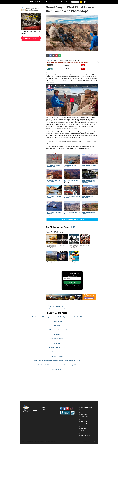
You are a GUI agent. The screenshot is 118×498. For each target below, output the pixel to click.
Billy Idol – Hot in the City (57, 347)
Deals (38, 1)
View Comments (57, 306)
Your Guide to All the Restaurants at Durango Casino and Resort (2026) (57, 360)
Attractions (53, 1)
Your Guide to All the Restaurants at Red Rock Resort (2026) (57, 365)
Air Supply (57, 334)
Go (81, 2)
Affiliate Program (84, 430)
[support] (85, 1)
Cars (59, 1)
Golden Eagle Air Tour (70, 165)
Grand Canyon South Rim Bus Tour (71, 181)
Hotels (31, 1)
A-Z (66, 1)
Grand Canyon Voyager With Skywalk (72, 197)
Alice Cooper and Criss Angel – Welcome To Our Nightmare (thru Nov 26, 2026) (57, 317)
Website (43, 409)
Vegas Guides (84, 421)
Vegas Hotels (84, 409)
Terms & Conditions (86, 441)
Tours (47, 1)
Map (69, 1)
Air (35, 1)
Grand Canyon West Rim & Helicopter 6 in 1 (54, 213)
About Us (83, 437)
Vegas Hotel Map (84, 423)
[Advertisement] (59, 388)
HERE (72, 227)
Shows (43, 1)
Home (27, 1)
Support (43, 407)
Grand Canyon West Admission (87, 197)
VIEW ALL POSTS (57, 369)
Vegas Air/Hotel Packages (86, 412)
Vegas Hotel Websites (86, 426)
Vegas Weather (84, 419)
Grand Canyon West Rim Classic (88, 213)
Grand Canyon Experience (89, 165)
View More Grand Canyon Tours (72, 219)
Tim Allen (57, 325)
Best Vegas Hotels (85, 416)
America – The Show (57, 356)
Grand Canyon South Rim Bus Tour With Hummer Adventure (89, 181)
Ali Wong (57, 343)
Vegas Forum (84, 428)
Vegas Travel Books (85, 435)
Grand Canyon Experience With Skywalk (53, 181)
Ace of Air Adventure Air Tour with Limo (53, 166)
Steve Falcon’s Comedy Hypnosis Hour (57, 330)
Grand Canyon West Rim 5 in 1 (72, 213)
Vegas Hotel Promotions (86, 407)
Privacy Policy (94, 441)
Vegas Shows (84, 414)
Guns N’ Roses (57, 321)
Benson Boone (57, 352)
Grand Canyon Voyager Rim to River (54, 197)
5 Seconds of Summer (57, 339)
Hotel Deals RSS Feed (85, 433)
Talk (62, 1)
